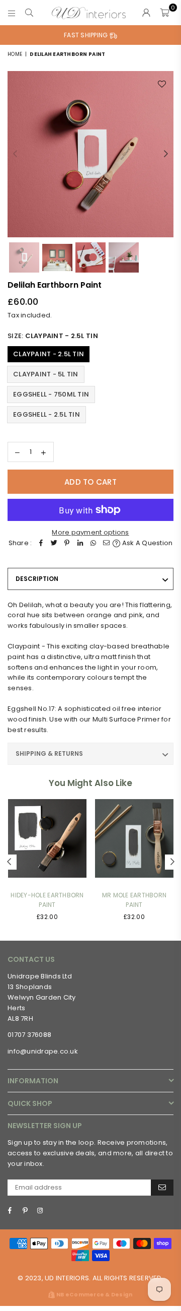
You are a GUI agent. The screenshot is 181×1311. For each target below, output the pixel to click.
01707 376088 (29, 1034)
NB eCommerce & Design (94, 1294)
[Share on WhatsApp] (93, 543)
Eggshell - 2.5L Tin (46, 414)
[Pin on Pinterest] (66, 543)
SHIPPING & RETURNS (49, 753)
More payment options (90, 532)
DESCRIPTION (37, 578)
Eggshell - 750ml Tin (51, 394)
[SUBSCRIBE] (162, 1187)
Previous (15, 154)
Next (165, 154)
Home (15, 54)
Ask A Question (146, 543)
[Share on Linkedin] (79, 543)
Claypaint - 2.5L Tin (48, 354)
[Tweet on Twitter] (53, 543)
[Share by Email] (106, 543)
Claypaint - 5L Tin (45, 374)
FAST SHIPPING (87, 35)
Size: (53, 336)
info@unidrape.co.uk (43, 1051)
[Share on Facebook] (40, 543)
